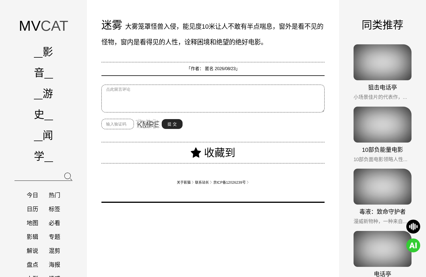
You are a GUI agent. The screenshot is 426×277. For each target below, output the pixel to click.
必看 (54, 223)
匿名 (209, 68)
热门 (54, 195)
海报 (54, 265)
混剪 (54, 251)
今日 (32, 195)
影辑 (32, 237)
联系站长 (203, 182)
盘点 (32, 265)
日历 (32, 209)
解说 (32, 251)
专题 (54, 237)
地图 (32, 223)
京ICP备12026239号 (231, 182)
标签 (54, 209)
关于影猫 (185, 182)
